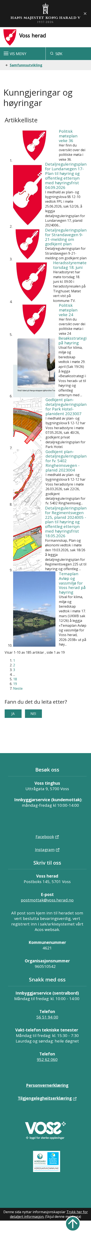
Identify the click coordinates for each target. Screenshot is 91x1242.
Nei (33, 713)
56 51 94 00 (47, 1017)
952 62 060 (47, 1059)
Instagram (45, 849)
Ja (13, 713)
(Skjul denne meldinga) (63, 1216)
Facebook (45, 836)
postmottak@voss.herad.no (47, 900)
